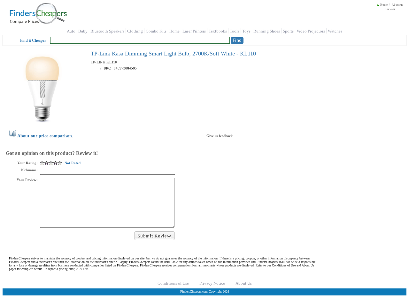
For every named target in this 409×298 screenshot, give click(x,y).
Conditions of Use (173, 283)
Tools (234, 31)
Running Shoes (266, 31)
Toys (246, 31)
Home (384, 4)
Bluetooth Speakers (107, 31)
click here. (82, 269)
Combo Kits (156, 31)
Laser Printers (194, 31)
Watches (335, 31)
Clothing (135, 31)
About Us (243, 283)
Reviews (390, 9)
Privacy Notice (212, 283)
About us (397, 4)
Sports (288, 31)
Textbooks (218, 31)
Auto (71, 31)
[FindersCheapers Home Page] (38, 22)
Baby (83, 31)
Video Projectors (311, 31)
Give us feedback (219, 136)
